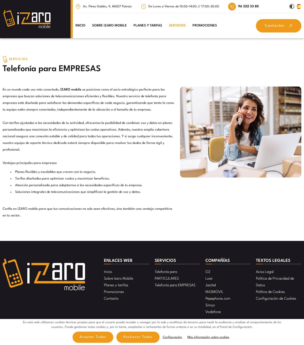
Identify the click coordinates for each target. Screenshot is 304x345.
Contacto (111, 299)
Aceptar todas (93, 337)
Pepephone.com (217, 299)
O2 (208, 272)
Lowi (209, 278)
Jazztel (210, 285)
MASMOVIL (214, 292)
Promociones (205, 25)
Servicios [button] (177, 25)
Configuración (172, 337)
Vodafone (213, 312)
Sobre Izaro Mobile (109, 25)
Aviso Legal (265, 272)
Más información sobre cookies (208, 337)
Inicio (80, 25)
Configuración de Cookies (276, 299)
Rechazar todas (138, 337)
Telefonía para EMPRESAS (175, 285)
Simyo (210, 305)
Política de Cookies (270, 292)
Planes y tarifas (148, 25)
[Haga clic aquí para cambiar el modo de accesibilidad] (291, 6)
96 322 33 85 (248, 6)
